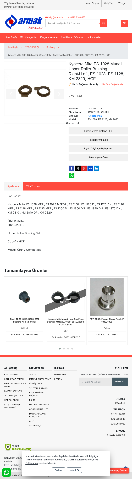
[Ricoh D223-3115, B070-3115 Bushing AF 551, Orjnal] (24, 297)
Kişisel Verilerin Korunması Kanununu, (46, 459)
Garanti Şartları (13, 391)
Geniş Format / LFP (38, 409)
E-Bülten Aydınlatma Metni (15, 385)
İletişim (58, 379)
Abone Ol (120, 381)
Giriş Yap (108, 3)
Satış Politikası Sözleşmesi (12, 406)
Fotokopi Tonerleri (39, 405)
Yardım (32, 374)
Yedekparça (35, 425)
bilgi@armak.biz (116, 435)
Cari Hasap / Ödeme (72, 37)
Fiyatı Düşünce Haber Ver (98, 148)
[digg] (90, 168)
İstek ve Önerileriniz (40, 379)
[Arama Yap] (103, 23)
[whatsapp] (71, 175)
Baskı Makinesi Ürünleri (36, 394)
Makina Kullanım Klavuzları (38, 415)
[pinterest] (84, 168)
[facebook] (71, 168)
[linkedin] (96, 168)
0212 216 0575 (118, 414)
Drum (32, 400)
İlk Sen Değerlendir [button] (113, 84)
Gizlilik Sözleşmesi (14, 379)
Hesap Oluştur (92, 3)
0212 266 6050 (118, 423)
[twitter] (78, 168)
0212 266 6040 (118, 419)
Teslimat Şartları (13, 395)
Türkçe (121, 3)
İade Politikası (11, 400)
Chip (31, 421)
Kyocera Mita (94, 115)
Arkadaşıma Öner (98, 157)
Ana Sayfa (11, 37)
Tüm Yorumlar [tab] (33, 186)
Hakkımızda (60, 374)
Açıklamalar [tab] (13, 186)
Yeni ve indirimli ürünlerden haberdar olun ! (104, 374)
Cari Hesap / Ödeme (117, 470)
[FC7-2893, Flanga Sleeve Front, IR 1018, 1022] (107, 297)
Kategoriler (30, 37)
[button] (60, 348)
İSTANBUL (120, 403)
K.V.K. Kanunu (11, 374)
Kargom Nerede (49, 37)
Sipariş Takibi (35, 383)
